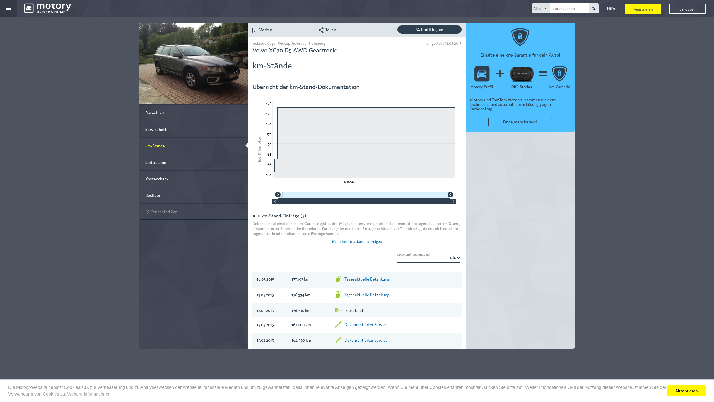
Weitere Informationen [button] (89, 394)
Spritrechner (156, 162)
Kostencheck (156, 178)
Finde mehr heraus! (520, 121)
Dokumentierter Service (366, 324)
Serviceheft (156, 129)
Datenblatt (155, 112)
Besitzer (152, 195)
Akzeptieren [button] (686, 391)
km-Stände (155, 145)
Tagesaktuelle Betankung (366, 278)
